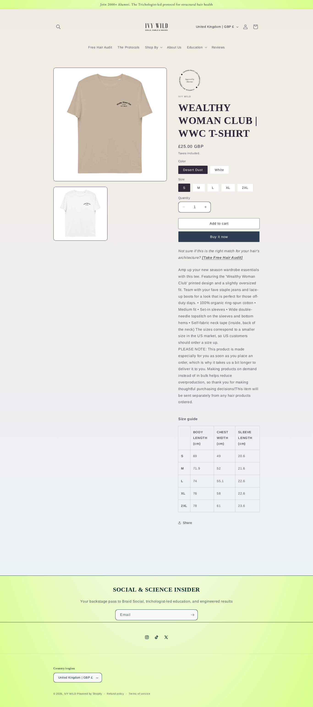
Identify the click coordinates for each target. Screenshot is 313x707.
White (219, 170)
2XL (245, 188)
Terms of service (139, 693)
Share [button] (187, 523)
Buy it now (219, 237)
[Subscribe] (192, 614)
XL (228, 188)
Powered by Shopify (89, 693)
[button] (58, 27)
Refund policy (115, 693)
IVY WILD (70, 693)
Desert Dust (193, 170)
